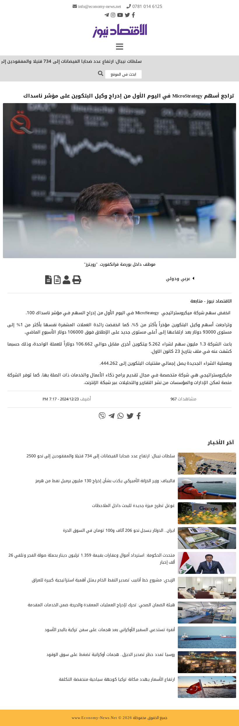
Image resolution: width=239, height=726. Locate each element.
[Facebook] (133, 15)
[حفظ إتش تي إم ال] (57, 279)
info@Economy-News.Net (99, 6)
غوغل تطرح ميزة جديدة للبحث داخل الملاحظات (133, 506)
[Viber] (102, 416)
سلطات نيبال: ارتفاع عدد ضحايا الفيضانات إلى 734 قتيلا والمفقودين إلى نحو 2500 (101, 456)
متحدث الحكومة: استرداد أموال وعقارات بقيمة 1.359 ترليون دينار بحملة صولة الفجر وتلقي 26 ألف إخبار (91, 558)
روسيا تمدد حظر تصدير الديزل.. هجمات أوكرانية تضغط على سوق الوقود (110, 655)
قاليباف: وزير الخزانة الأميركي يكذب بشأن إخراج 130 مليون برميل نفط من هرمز (105, 481)
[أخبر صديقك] (66, 279)
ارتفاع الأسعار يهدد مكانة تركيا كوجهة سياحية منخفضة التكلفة (117, 679)
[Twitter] (127, 15)
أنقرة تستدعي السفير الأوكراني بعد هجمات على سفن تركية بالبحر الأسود (110, 630)
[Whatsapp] (120, 416)
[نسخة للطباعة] (76, 279)
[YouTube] (120, 15)
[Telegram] (106, 15)
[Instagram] (113, 15)
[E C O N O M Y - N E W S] (119, 33)
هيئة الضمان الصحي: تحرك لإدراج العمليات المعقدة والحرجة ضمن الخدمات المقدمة (101, 605)
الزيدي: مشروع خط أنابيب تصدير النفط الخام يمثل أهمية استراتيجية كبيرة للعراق (103, 580)
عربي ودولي (178, 279)
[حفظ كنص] (48, 279)
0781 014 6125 (147, 6)
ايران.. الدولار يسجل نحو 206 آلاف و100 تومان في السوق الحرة (119, 530)
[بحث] (100, 73)
